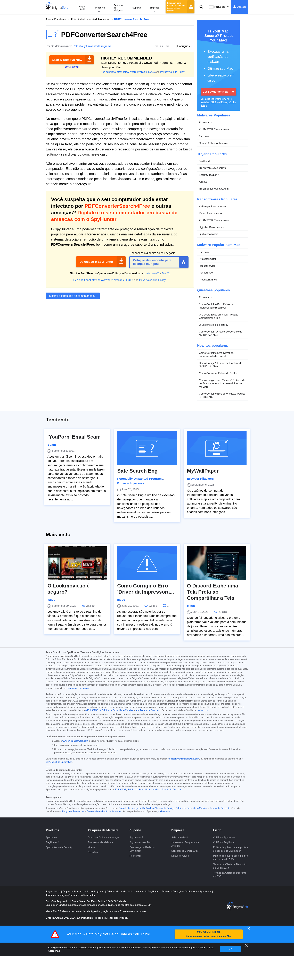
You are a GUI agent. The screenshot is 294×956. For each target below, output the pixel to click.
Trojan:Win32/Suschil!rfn (212, 167)
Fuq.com (204, 136)
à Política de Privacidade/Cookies (116, 710)
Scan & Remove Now (67, 60)
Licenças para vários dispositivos (176, 6)
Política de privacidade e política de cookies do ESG (230, 857)
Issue (51, 599)
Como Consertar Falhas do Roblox (218, 373)
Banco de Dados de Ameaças (103, 837)
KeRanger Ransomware (212, 206)
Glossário (93, 852)
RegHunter (135, 855)
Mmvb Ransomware (210, 213)
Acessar (241, 6)
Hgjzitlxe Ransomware (211, 227)
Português (219, 6)
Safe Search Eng (137, 471)
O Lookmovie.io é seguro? (213, 324)
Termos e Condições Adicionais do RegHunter (70, 895)
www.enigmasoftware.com (75, 741)
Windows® (152, 273)
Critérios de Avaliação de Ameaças (104, 811)
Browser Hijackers (130, 483)
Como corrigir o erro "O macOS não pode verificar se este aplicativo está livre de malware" (222, 383)
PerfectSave (206, 272)
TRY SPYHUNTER (208, 934)
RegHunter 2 (53, 842)
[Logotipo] (57, 6)
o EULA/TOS (91, 710)
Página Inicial (82, 7)
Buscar (201, 6)
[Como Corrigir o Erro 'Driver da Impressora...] (147, 563)
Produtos (100, 7)
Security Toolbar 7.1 (210, 174)
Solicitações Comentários (185, 850)
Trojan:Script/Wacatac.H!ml (214, 188)
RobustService (207, 265)
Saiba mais (54, 950)
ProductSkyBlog (208, 279)
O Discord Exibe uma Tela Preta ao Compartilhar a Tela (218, 316)
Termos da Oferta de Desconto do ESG (229, 874)
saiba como (203, 710)
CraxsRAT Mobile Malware (214, 143)
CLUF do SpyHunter (224, 837)
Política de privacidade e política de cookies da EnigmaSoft (230, 849)
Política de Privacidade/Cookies (143, 789)
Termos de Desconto (172, 789)
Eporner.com (206, 122)
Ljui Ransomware (208, 234)
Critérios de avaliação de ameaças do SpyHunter (133, 891)
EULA (151, 71)
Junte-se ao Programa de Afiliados (185, 844)
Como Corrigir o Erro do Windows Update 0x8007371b (222, 395)
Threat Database (56, 19)
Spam (51, 444)
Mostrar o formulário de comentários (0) (72, 295)
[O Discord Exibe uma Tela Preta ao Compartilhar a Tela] (217, 563)
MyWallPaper (203, 471)
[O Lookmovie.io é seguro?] (77, 563)
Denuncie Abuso (180, 855)
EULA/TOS (120, 789)
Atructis (203, 181)
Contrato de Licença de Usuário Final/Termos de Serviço (146, 808)
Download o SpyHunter (96, 261)
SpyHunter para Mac (140, 842)
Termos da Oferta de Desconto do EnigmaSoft (229, 866)
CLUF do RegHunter (224, 842)
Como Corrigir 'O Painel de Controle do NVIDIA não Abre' (220, 333)
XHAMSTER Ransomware (214, 129)
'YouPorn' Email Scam (74, 437)
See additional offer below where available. (124, 71)
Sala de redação (180, 837)
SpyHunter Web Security (59, 847)
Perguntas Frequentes (78, 688)
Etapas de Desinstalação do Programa (84, 891)
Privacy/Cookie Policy (172, 71)
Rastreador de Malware (100, 842)
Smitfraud (204, 161)
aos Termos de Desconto (148, 710)
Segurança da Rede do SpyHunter (141, 849)
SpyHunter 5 (136, 837)
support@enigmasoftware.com (184, 759)
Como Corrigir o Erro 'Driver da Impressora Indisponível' (216, 306)
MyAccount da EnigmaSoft (59, 762)
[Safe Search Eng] (147, 448)
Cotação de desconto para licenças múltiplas (152, 262)
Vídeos (91, 847)
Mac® (165, 273)
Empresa (154, 7)
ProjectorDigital (207, 258)
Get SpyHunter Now (215, 91)
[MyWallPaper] (217, 448)
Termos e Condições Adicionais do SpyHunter (187, 891)
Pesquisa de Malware (119, 7)
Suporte (136, 7)
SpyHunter (51, 837)
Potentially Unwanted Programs (90, 19)
